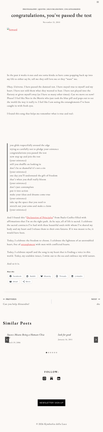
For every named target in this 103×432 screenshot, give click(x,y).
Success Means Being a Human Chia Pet (25, 336)
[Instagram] (44, 378)
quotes (42, 9)
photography (30, 9)
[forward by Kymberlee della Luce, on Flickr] (51, 48)
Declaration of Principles (40, 217)
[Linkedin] (58, 378)
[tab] (46, 352)
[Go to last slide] (7, 340)
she (95, 302)
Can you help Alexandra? (16, 302)
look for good (64, 334)
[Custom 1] (51, 378)
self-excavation (55, 9)
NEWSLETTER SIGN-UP (51, 403)
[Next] (96, 340)
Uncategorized (72, 9)
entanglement (28, 244)
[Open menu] (97, 2)
